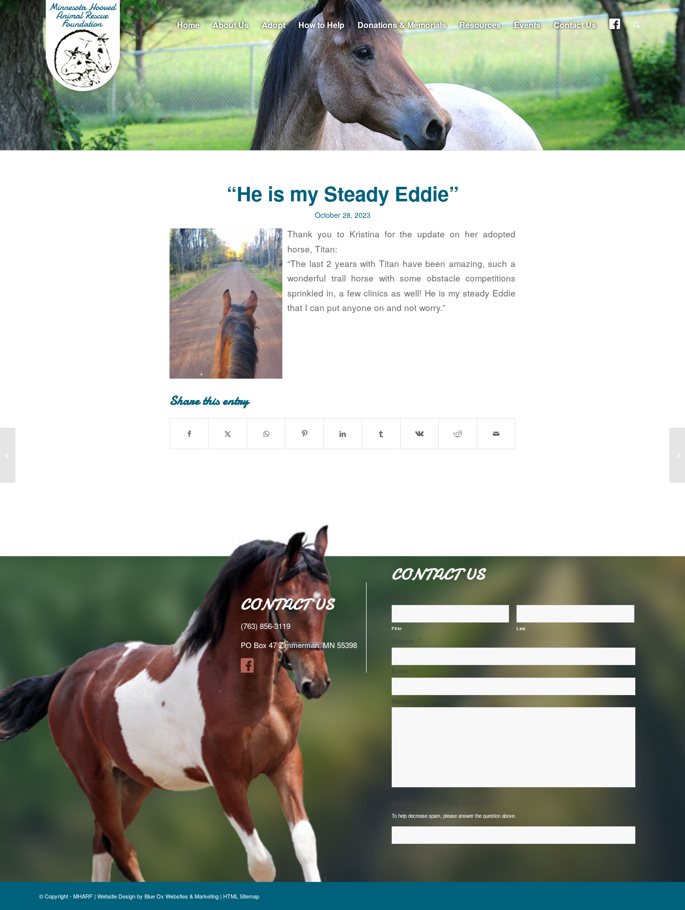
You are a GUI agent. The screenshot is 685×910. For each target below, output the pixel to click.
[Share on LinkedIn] (343, 434)
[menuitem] (188, 25)
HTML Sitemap (241, 896)
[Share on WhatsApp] (266, 434)
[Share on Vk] (419, 434)
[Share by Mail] (496, 434)
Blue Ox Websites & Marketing (181, 896)
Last (521, 628)
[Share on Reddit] (457, 434)
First (397, 628)
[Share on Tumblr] (381, 434)
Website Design (116, 896)
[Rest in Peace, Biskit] (8, 455)
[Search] (636, 25)
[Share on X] (227, 434)
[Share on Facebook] (189, 434)
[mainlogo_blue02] (84, 50)
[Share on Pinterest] (304, 434)
